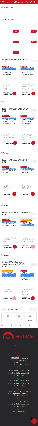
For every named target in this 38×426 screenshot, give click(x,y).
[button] (35, 61)
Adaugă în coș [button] (14, 93)
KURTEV (19, 422)
